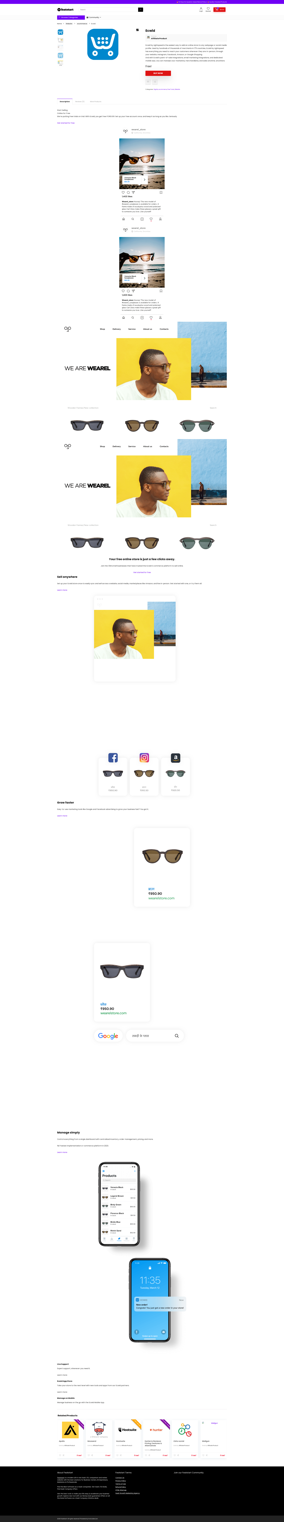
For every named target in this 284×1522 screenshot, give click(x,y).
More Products (95, 101)
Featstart (60, 1478)
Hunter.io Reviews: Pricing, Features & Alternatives (153, 1443)
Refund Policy (120, 1487)
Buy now (158, 73)
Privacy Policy (120, 1481)
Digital (156, 89)
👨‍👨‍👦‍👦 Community (92, 17)
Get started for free (66, 123)
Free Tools (170, 89)
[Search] (140, 10)
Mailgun (205, 1441)
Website (69, 24)
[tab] (64, 101)
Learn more (62, 590)
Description (65, 101)
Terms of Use (120, 1484)
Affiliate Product (159, 38)
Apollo (62, 1441)
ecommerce (82, 24)
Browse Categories (69, 17)
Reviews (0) (80, 101)
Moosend (92, 1441)
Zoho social (179, 1441)
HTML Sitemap (120, 1490)
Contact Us (119, 1478)
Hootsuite (120, 1441)
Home (59, 24)
